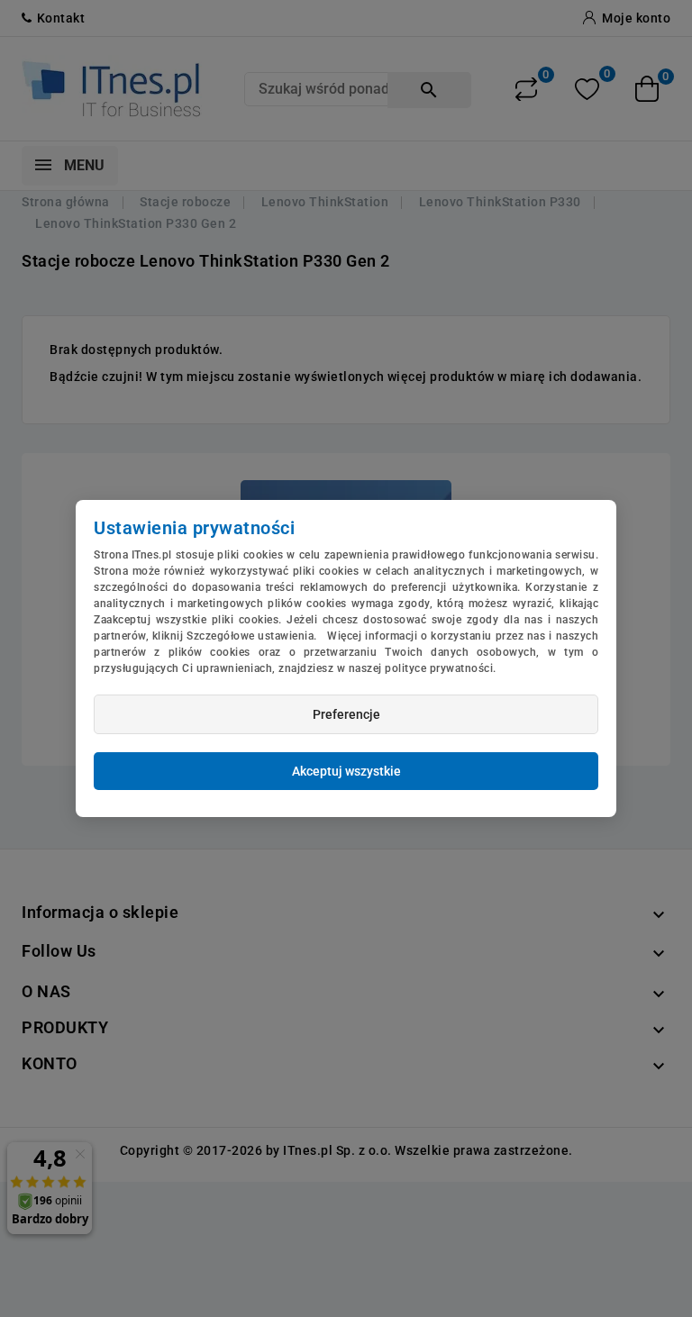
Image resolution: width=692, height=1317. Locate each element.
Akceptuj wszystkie (346, 771)
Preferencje (346, 714)
